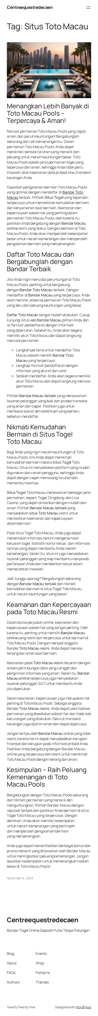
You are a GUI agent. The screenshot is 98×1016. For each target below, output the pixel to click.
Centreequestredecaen (30, 7)
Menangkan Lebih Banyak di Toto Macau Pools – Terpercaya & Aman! (48, 113)
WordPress (83, 1007)
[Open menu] (88, 7)
